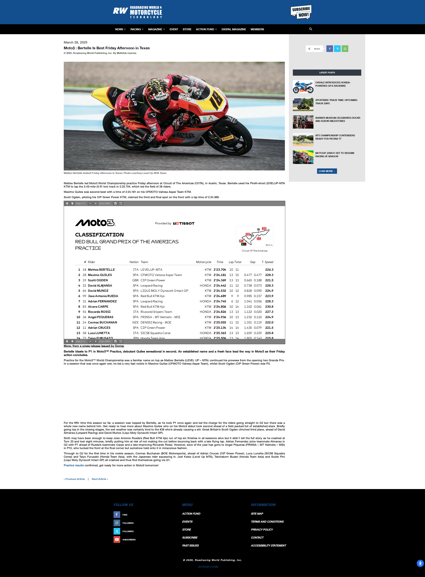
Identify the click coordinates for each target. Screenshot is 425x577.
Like (172, 515)
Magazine (155, 29)
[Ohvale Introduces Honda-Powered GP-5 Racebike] (303, 86)
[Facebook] (329, 48)
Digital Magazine (234, 29)
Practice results (74, 465)
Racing (135, 29)
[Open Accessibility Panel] (420, 563)
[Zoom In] (95, 203)
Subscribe (169, 540)
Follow (170, 523)
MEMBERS (257, 29)
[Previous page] (67, 203)
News (119, 29)
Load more (326, 171)
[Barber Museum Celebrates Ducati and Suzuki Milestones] (303, 122)
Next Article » (100, 478)
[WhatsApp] (345, 48)
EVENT (174, 29)
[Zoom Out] (90, 203)
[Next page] (72, 203)
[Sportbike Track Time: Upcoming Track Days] (303, 104)
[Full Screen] (120, 203)
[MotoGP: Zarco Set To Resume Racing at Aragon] (303, 157)
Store (187, 29)
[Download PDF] (115, 203)
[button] (310, 29)
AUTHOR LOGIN (208, 566)
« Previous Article (74, 478)
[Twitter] (337, 48)
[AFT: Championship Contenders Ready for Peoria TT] (303, 139)
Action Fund (205, 29)
